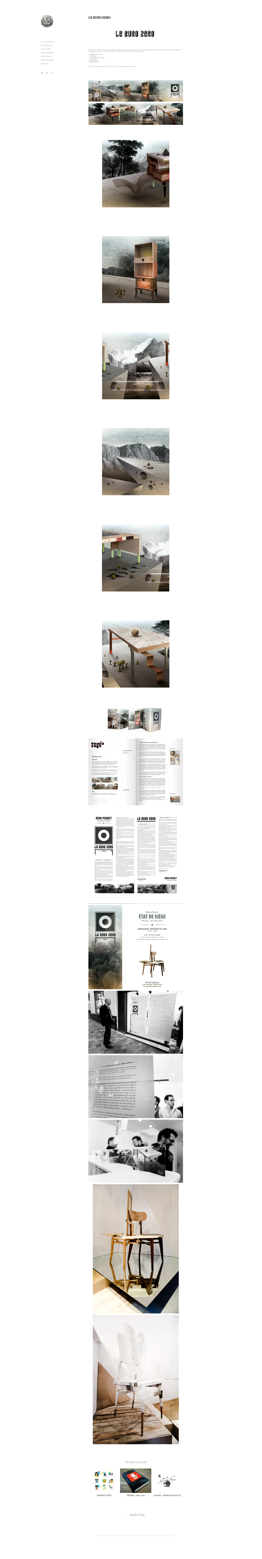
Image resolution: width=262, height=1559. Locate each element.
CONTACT (44, 64)
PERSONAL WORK (47, 60)
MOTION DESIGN (47, 53)
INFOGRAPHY (46, 49)
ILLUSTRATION (46, 46)
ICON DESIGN (46, 56)
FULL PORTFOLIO (47, 42)
